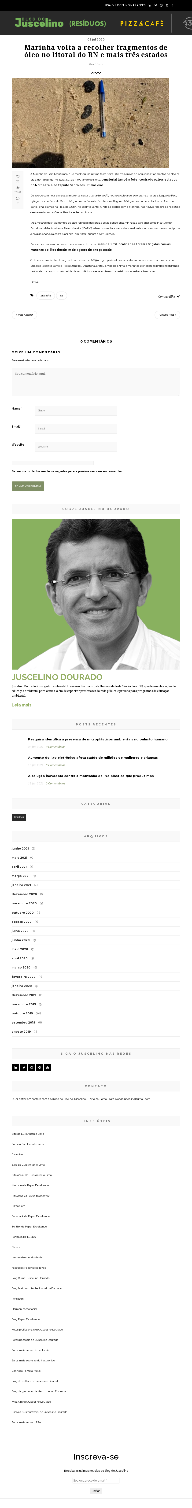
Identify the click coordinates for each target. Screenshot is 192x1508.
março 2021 (21, 876)
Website (18, 444)
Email (17, 426)
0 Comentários (55, 747)
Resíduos (96, 64)
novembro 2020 (24, 903)
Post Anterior (25, 314)
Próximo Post (167, 314)
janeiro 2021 (21, 885)
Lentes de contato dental (27, 1257)
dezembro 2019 (24, 995)
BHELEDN (29, 1236)
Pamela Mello (32, 1370)
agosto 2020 (22, 922)
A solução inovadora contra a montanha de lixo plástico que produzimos (91, 776)
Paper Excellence (38, 1185)
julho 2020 (20, 931)
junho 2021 (20, 848)
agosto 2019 (21, 1031)
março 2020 (21, 967)
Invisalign (18, 1298)
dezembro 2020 (24, 894)
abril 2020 (20, 958)
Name (17, 408)
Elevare (16, 1247)
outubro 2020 (23, 912)
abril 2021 (19, 867)
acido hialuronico (44, 1360)
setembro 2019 (23, 1022)
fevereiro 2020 (24, 977)
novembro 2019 (24, 1004)
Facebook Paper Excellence (29, 1267)
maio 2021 (19, 857)
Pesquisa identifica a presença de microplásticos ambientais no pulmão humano (98, 739)
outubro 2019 (22, 1013)
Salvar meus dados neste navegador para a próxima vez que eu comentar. (67, 471)
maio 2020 (20, 949)
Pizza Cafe (18, 1206)
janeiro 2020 (22, 986)
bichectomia (41, 1350)
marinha (46, 295)
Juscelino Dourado (37, 1278)
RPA (38, 1422)
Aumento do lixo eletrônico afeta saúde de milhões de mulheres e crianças (93, 757)
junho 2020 (21, 940)
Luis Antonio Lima (32, 1133)
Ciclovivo (17, 1154)
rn (61, 295)
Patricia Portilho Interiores (28, 1144)
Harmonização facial (24, 1309)
